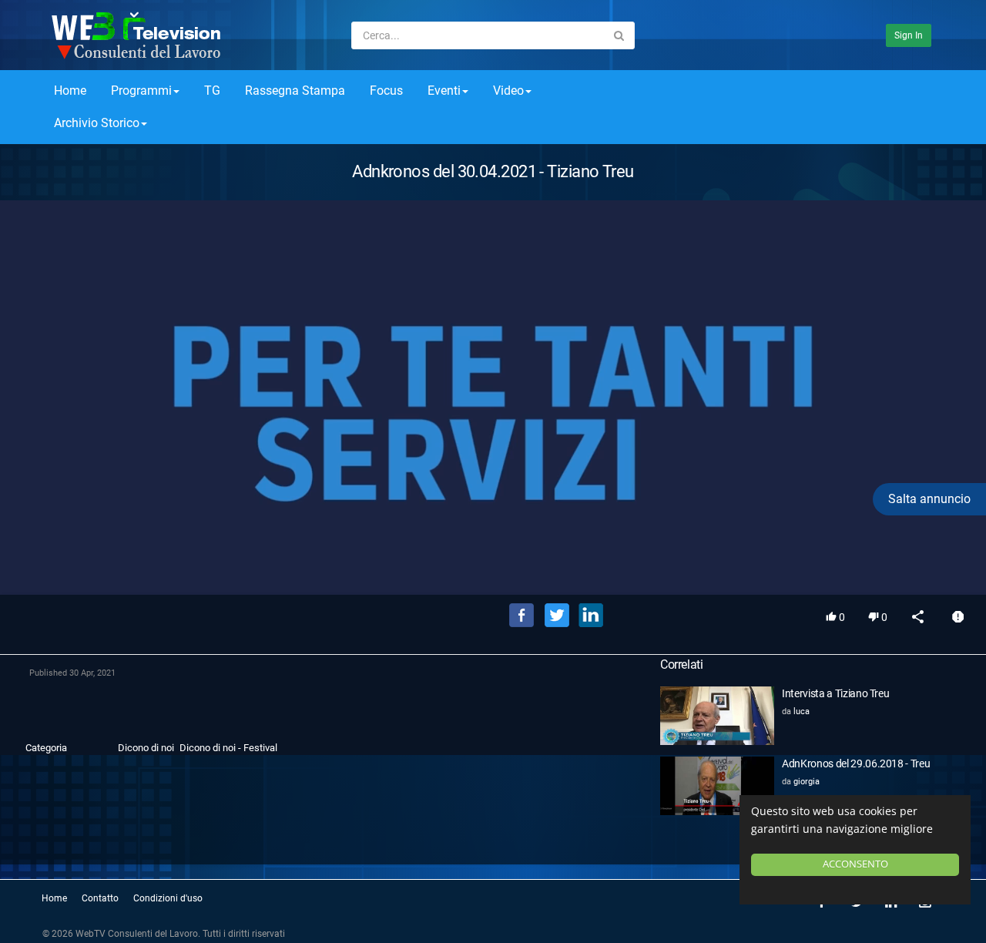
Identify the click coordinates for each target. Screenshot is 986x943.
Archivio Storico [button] (96, 123)
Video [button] (508, 90)
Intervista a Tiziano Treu (835, 693)
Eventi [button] (444, 90)
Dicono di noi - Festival (228, 747)
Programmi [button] (141, 90)
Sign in (908, 35)
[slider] (493, 560)
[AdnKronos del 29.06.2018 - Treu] (717, 786)
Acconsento (855, 864)
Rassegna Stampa (295, 90)
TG (212, 90)
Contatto (100, 898)
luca (801, 711)
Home (70, 90)
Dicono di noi (146, 747)
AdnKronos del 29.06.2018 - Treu (856, 763)
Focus (386, 90)
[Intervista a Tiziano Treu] (717, 715)
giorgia (806, 782)
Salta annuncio (929, 499)
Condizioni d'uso (168, 898)
